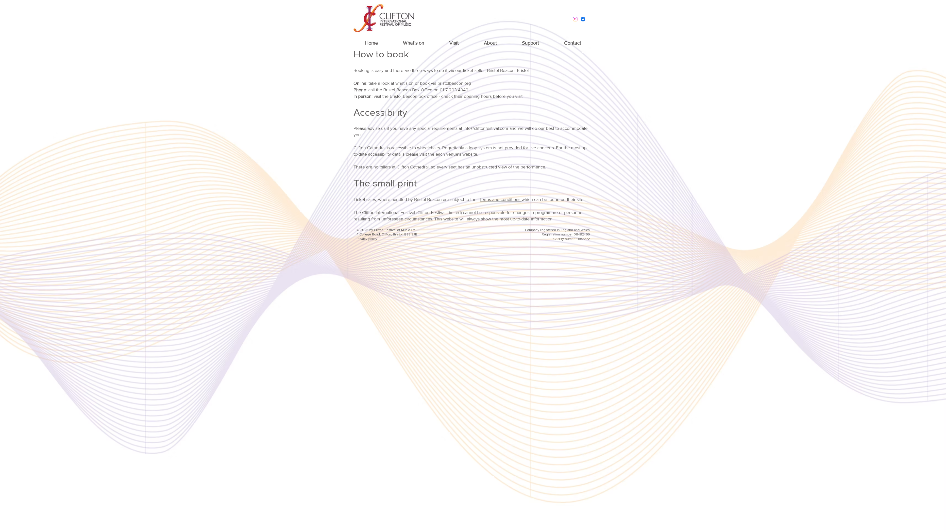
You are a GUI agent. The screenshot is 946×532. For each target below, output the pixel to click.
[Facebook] (583, 19)
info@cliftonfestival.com (485, 128)
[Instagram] (575, 19)
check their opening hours (466, 96)
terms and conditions (501, 199)
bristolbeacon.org (454, 83)
